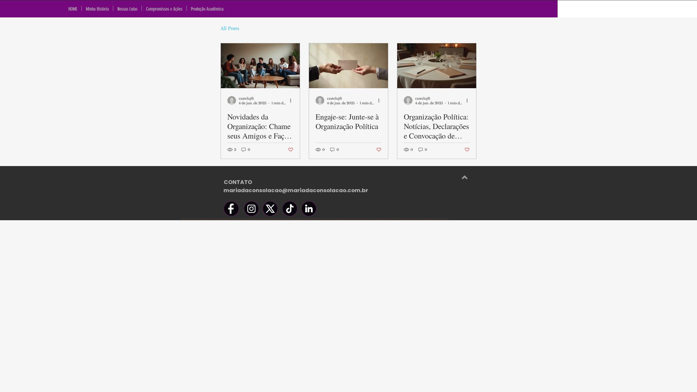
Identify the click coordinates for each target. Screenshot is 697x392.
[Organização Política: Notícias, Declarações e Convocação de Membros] (436, 65)
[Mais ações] (292, 100)
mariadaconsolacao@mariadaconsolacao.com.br (296, 190)
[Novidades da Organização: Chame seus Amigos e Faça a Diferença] (260, 65)
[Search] (668, 9)
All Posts (230, 28)
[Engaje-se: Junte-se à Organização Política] (348, 65)
